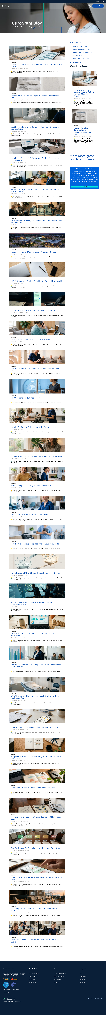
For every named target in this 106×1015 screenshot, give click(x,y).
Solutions (23, 5)
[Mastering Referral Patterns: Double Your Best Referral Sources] (37, 897)
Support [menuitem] (103, 1)
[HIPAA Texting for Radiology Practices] (37, 386)
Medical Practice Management (83, 52)
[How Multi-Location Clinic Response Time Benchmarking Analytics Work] (37, 653)
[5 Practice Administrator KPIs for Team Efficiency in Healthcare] (37, 622)
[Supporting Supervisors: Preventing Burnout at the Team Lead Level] (37, 745)
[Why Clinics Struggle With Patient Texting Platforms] (37, 299)
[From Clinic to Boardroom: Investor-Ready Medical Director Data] (37, 866)
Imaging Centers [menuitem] (32, 976)
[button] (89, 998)
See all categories (75, 62)
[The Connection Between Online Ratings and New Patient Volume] (37, 805)
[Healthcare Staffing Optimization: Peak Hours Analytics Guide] (37, 928)
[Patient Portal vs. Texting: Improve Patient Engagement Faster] (37, 84)
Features (16, 5)
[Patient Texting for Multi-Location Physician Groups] (37, 240)
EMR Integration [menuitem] (57, 979)
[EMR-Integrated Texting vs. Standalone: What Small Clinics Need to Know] (37, 209)
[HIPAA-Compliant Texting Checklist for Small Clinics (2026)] (37, 269)
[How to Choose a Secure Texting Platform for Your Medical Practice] (37, 53)
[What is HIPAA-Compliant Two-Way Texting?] (37, 503)
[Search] (90, 6)
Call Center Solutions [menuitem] (59, 976)
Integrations (40, 5)
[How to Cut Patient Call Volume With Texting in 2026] (37, 415)
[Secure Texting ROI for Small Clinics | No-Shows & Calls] (37, 357)
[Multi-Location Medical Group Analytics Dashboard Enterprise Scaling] (37, 591)
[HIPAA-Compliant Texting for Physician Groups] (37, 474)
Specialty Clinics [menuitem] (32, 982)
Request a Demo (98, 5)
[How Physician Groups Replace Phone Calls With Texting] (37, 532)
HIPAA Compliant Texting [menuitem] (60, 973)
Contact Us (61, 5)
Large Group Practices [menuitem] (34, 973)
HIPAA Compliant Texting (81, 49)
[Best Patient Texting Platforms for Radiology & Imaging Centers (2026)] (37, 115)
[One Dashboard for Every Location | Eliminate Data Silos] (37, 836)
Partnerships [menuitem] (82, 982)
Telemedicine (78, 55)
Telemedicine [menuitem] (57, 982)
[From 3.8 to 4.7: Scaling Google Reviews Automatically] (37, 716)
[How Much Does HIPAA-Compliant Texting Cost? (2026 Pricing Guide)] (37, 146)
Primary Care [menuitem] (32, 979)
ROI (66, 5)
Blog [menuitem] (81, 973)
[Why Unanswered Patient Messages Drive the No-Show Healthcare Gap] (37, 684)
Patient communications (81, 58)
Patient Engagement (80, 46)
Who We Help (31, 5)
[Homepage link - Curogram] (9, 999)
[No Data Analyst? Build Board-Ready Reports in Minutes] (37, 561)
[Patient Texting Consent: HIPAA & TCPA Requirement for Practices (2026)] (37, 178)
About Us (54, 5)
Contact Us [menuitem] (82, 979)
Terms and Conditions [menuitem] (8, 1001)
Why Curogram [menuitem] (83, 976)
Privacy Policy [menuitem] (17, 1001)
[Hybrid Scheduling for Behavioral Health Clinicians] (37, 776)
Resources (46, 5)
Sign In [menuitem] (97, 1)
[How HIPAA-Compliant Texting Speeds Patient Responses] (37, 445)
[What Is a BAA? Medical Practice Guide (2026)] (37, 328)
